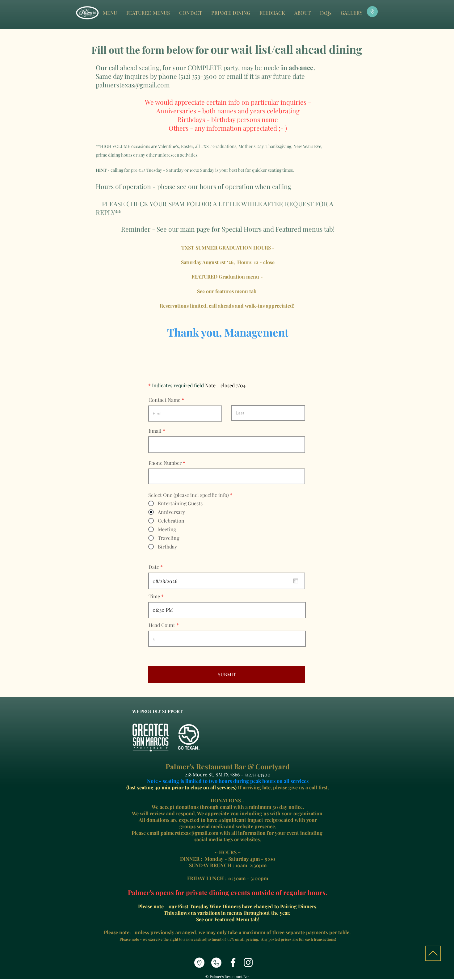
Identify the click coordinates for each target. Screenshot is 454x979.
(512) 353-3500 (198, 76)
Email (155, 430)
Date (157, 567)
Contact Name (164, 399)
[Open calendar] (295, 580)
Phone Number (165, 462)
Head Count (162, 625)
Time (154, 596)
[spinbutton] (227, 610)
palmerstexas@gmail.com (133, 84)
